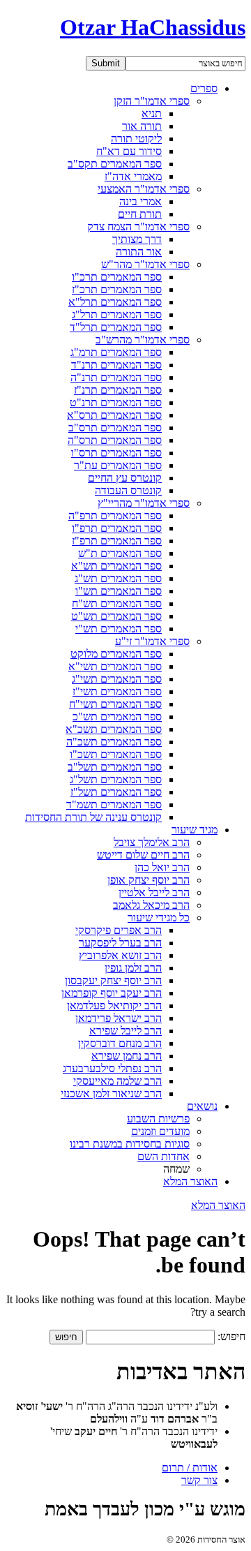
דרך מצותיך (137, 239)
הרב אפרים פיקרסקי (118, 930)
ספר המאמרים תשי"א (115, 666)
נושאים (202, 1106)
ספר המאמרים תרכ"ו (117, 277)
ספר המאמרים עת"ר (118, 465)
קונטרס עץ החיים (125, 478)
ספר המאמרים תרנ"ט (116, 402)
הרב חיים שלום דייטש (143, 855)
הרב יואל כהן (162, 867)
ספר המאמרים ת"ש (120, 553)
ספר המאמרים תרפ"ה (115, 515)
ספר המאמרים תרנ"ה (116, 377)
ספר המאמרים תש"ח (117, 603)
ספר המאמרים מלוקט (116, 654)
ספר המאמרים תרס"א (114, 415)
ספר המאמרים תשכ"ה (114, 742)
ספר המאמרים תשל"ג (116, 779)
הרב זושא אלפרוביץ (120, 955)
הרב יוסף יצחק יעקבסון (113, 980)
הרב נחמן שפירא (126, 1056)
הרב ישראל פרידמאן (118, 1018)
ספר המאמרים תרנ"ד (116, 365)
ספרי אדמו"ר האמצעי (144, 189)
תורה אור (142, 126)
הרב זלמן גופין (133, 968)
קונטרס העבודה (128, 490)
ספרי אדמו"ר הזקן (152, 101)
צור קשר (199, 1480)
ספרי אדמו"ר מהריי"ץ (144, 503)
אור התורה (139, 252)
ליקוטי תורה (136, 138)
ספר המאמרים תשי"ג (117, 679)
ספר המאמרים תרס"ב (115, 427)
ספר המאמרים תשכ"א (114, 729)
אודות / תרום (190, 1468)
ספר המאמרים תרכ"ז (117, 289)
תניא (152, 113)
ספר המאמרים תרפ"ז (117, 541)
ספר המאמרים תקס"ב (115, 164)
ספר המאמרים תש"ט (116, 616)
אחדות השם (163, 1156)
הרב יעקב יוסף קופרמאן (111, 993)
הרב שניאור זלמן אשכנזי (111, 1093)
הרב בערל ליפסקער (120, 943)
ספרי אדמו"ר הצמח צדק (138, 226)
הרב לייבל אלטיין (154, 892)
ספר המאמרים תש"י (118, 628)
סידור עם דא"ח (129, 151)
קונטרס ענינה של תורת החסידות (93, 817)
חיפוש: (231, 1336)
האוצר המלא (190, 1181)
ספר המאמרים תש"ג (118, 578)
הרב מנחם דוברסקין (120, 1043)
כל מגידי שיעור (159, 917)
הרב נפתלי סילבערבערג (112, 1068)
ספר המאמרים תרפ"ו (117, 528)
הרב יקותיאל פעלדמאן (114, 1005)
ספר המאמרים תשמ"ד (114, 804)
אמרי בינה (140, 201)
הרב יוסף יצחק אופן (148, 880)
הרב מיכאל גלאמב (151, 905)
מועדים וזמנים (160, 1131)
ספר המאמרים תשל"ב (115, 767)
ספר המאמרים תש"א (116, 566)
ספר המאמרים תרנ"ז (118, 390)
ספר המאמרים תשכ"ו (116, 754)
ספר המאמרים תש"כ (117, 716)
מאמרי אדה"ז (133, 176)
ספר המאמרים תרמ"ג (116, 352)
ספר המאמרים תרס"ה (115, 440)
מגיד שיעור (195, 830)
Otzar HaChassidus (152, 27)
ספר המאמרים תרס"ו (116, 453)
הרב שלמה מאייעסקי (117, 1081)
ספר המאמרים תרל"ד (116, 327)
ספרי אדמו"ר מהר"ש (145, 264)
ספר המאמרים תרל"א (115, 302)
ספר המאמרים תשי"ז (117, 691)
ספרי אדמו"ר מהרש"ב (143, 340)
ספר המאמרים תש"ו (118, 591)
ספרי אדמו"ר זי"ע (152, 641)
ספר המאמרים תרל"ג (117, 314)
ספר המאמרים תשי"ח (115, 704)
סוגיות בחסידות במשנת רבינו (130, 1144)
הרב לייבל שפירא (125, 1031)
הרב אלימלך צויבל (152, 842)
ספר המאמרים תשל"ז (116, 792)
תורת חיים (140, 214)
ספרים (204, 88)
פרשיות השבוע (158, 1119)
